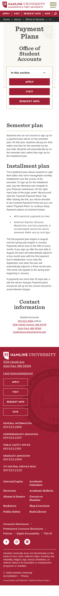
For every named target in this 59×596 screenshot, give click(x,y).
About (17, 19)
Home (6, 19)
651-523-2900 (12, 459)
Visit (29, 91)
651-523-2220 (12, 470)
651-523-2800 (12, 427)
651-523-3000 (25, 321)
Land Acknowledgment (18, 373)
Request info (30, 101)
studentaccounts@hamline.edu (29, 332)
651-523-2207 (12, 438)
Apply (29, 81)
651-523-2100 (12, 449)
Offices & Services (34, 19)
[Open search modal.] (55, 14)
